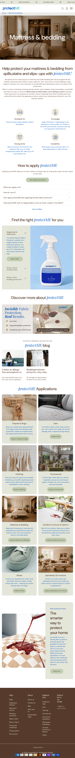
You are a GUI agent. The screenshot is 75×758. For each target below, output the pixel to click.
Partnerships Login (32, 716)
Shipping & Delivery (13, 704)
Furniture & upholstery (46, 718)
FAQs (11, 700)
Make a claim (13, 719)
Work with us (31, 710)
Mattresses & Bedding (46, 723)
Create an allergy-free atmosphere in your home (11, 371)
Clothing (45, 710)
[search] (62, 8)
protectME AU (33, 753)
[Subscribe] (63, 706)
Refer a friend (14, 722)
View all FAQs (37, 209)
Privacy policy (14, 731)
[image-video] (37, 319)
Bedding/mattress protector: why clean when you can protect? (37, 371)
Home (4, 13)
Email (60, 706)
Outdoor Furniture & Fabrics (46, 730)
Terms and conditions (13, 726)
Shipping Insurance (12, 715)
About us (31, 700)
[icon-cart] (67, 8)
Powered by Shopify (46, 753)
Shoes (44, 735)
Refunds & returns (13, 709)
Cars (44, 707)
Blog (29, 706)
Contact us (31, 703)
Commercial (46, 714)
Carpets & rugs (46, 703)
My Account (13, 734)
